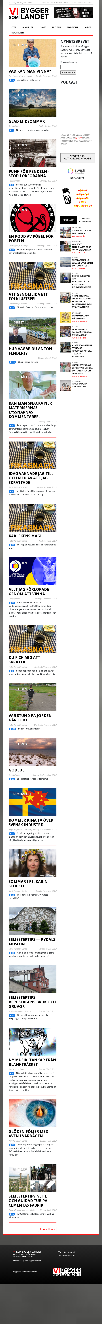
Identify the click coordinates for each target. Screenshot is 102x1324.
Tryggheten (17, 33)
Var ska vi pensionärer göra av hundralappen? (81, 247)
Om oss (45, 2)
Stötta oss (82, 2)
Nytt (13, 27)
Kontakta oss (70, 2)
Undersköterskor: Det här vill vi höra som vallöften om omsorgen (82, 369)
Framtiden (72, 27)
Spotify (78, 137)
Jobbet (42, 27)
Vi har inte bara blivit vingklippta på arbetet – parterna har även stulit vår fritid (82, 301)
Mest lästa (68, 220)
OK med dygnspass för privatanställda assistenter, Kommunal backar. (82, 281)
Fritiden (56, 27)
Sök (90, 2)
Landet (87, 27)
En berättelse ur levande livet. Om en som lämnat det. (82, 263)
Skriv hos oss (56, 2)
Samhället (27, 27)
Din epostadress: (68, 62)
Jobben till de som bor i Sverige (81, 231)
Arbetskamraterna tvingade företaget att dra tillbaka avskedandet (82, 351)
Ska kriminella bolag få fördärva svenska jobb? (82, 332)
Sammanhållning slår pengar (81, 317)
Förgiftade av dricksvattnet (80, 385)
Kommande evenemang (85, 220)
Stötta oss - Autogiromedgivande (77, 157)
